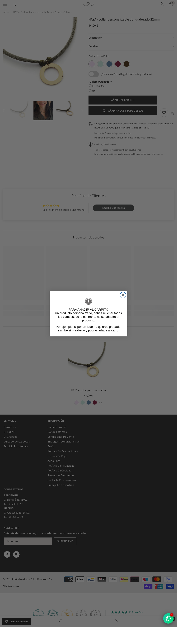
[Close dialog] (123, 295)
